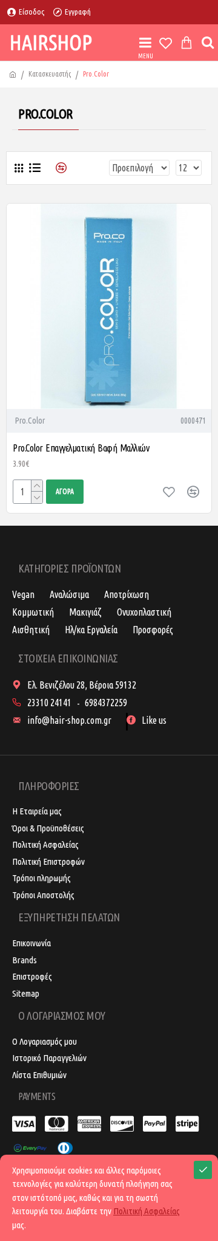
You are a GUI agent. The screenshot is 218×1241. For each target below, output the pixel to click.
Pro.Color (30, 420)
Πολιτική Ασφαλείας (146, 1211)
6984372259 (106, 702)
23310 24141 (49, 702)
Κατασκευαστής (49, 74)
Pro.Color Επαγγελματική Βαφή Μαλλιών (81, 447)
